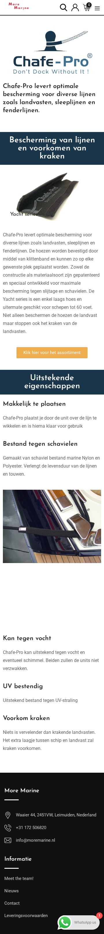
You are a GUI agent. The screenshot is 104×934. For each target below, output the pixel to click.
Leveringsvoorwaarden (26, 915)
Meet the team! (19, 878)
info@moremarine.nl (35, 840)
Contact (12, 903)
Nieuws (11, 890)
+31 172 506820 (31, 827)
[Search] (63, 7)
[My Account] (75, 7)
